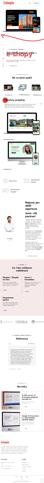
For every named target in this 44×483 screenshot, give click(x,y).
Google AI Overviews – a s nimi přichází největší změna (31, 418)
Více (26, 406)
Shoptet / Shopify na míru (11, 278)
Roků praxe (13, 181)
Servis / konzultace (29, 278)
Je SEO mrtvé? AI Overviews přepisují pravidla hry (30, 397)
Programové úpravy (8, 298)
